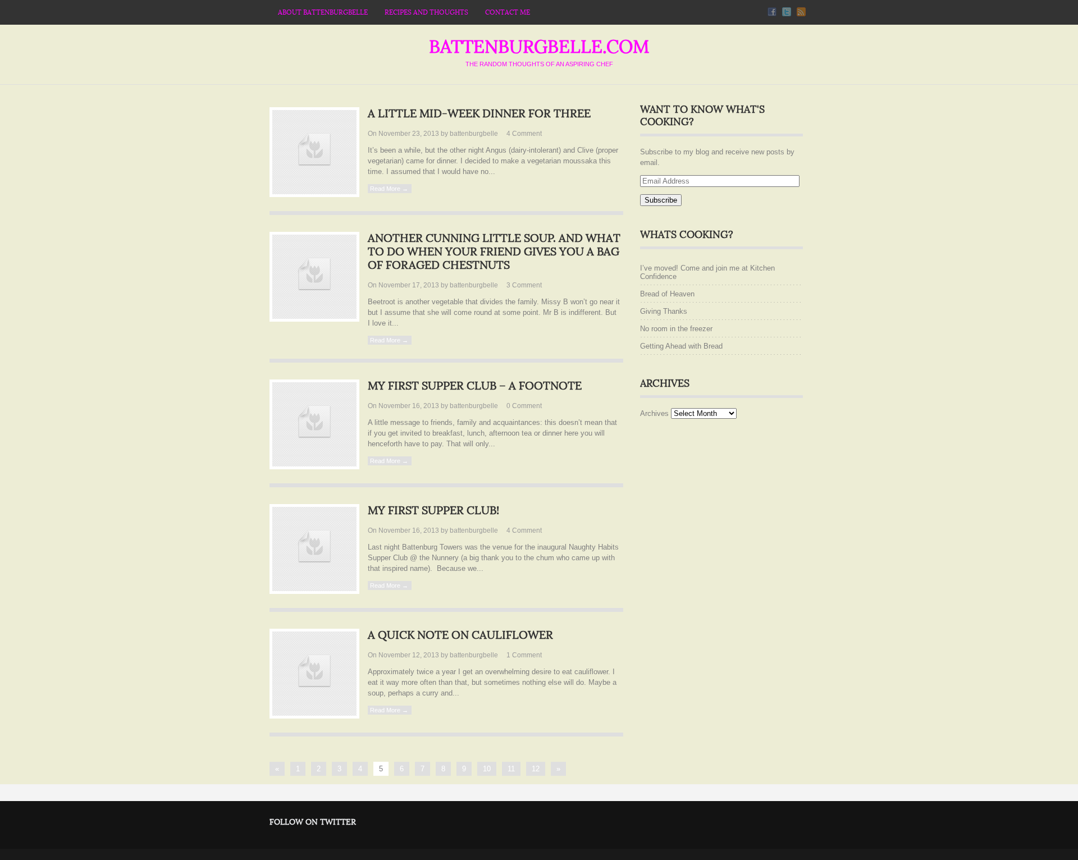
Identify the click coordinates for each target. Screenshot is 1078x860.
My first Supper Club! (433, 511)
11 (511, 769)
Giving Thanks (663, 311)
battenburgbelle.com (539, 47)
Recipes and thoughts (426, 12)
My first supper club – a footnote (475, 386)
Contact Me (507, 12)
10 (487, 769)
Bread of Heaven (667, 294)
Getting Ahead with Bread (681, 346)
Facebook (772, 11)
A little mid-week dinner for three (479, 114)
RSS (801, 11)
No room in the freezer (676, 328)
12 (536, 769)
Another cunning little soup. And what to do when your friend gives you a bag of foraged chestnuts (494, 252)
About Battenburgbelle (323, 12)
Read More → (389, 188)
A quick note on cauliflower (460, 635)
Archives (654, 413)
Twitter (786, 11)
